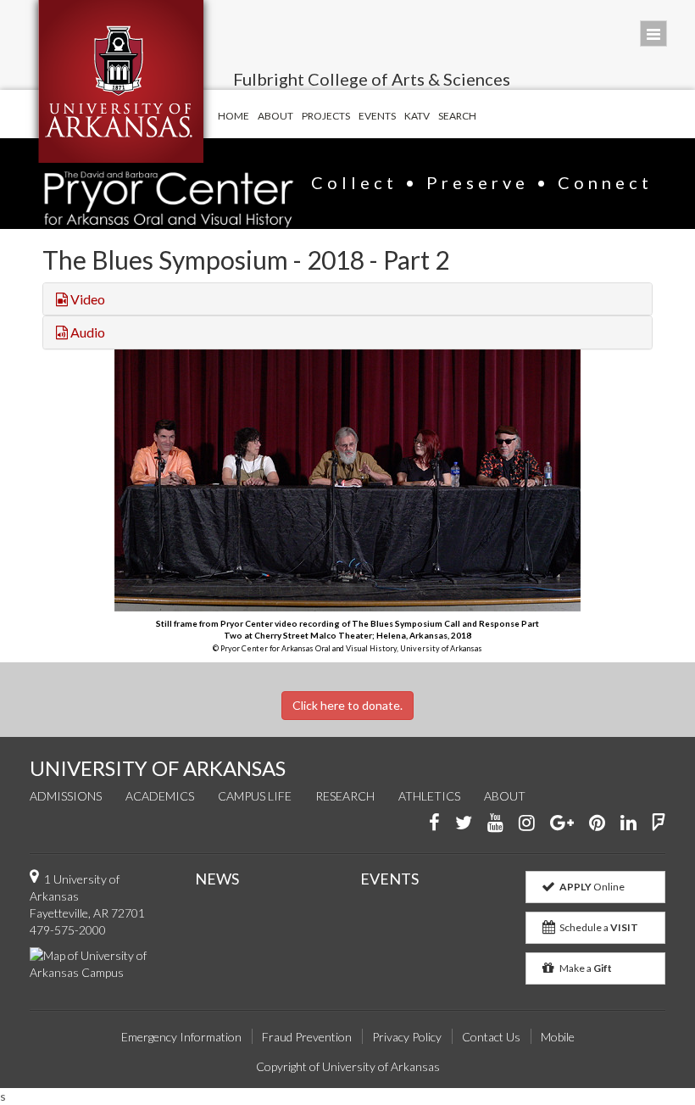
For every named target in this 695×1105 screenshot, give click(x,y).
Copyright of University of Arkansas (348, 1066)
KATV (417, 115)
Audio (86, 332)
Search (457, 115)
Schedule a (598, 927)
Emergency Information (181, 1037)
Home (233, 115)
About (275, 115)
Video (86, 299)
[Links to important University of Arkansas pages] (653, 33)
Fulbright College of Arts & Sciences (371, 79)
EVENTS (389, 878)
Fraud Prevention (307, 1037)
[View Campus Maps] (100, 962)
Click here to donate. (347, 705)
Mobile (558, 1037)
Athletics (429, 796)
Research (345, 796)
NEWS (217, 878)
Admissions (66, 796)
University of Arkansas (120, 81)
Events (377, 115)
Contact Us (491, 1037)
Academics (159, 796)
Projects (326, 115)
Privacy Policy (407, 1037)
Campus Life (255, 796)
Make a (585, 968)
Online (592, 886)
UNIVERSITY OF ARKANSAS (158, 768)
